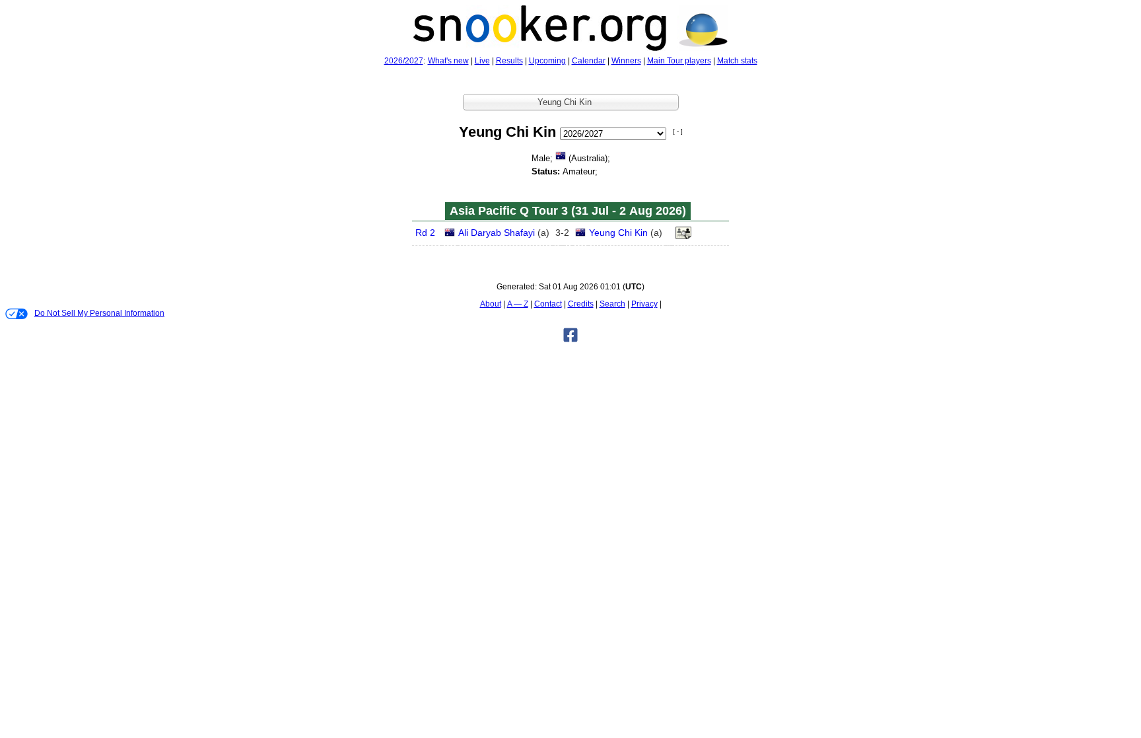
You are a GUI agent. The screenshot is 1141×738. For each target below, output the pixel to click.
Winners (626, 60)
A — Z (517, 304)
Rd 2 (425, 232)
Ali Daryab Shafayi (496, 232)
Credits (581, 304)
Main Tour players (679, 60)
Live (482, 60)
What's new (448, 60)
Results (509, 60)
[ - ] (678, 131)
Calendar (588, 60)
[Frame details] (683, 236)
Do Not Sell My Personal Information (99, 313)
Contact (548, 304)
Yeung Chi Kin (618, 232)
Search (612, 304)
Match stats (737, 60)
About (490, 304)
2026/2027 (403, 60)
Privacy (644, 304)
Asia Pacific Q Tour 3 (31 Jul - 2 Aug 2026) (568, 210)
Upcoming (547, 60)
